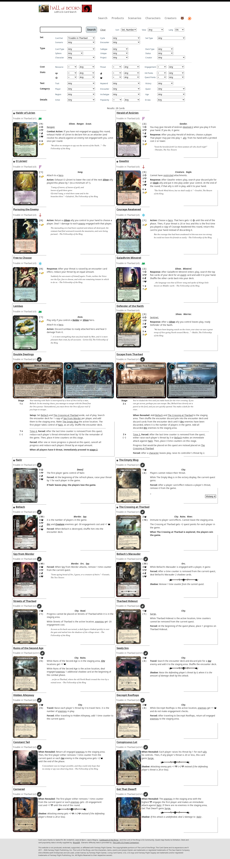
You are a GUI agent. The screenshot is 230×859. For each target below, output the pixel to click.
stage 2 (93, 449)
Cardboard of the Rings (108, 840)
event (183, 274)
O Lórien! (21, 161)
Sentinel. (154, 317)
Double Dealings (23, 354)
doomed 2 (188, 127)
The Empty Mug (70, 421)
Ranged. (51, 127)
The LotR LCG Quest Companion (126, 842)
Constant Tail (21, 742)
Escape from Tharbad (130, 354)
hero (61, 175)
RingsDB (76, 842)
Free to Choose (22, 257)
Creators (170, 18)
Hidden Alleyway (23, 695)
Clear (103, 29)
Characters (153, 18)
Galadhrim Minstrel (129, 257)
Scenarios (134, 18)
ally (185, 137)
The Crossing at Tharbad (65, 415)
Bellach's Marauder (129, 554)
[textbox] (61, 29)
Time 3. (137, 434)
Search (102, 18)
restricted (168, 175)
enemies (99, 621)
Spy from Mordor (23, 554)
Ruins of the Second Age (28, 648)
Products (118, 18)
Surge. (153, 613)
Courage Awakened (129, 209)
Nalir (60, 424)
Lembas (18, 306)
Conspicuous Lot (127, 742)
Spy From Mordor (72, 418)
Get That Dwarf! (126, 789)
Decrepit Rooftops (128, 695)
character (154, 452)
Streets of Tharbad (24, 601)
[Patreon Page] (190, 18)
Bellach (44, 415)
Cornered (19, 789)
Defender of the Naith (130, 306)
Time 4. (33, 431)
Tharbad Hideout (127, 601)
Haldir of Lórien (25, 113)
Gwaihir (124, 161)
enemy (95, 131)
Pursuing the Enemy (26, 209)
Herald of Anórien (128, 113)
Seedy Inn (123, 648)
